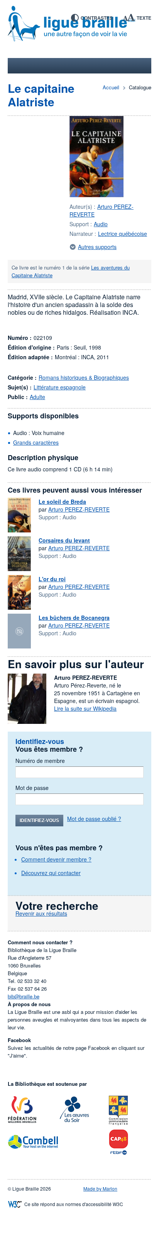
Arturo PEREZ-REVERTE (79, 509)
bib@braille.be (23, 996)
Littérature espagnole (60, 387)
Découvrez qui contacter (51, 873)
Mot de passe (32, 788)
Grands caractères (36, 442)
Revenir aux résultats (41, 913)
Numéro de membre (40, 760)
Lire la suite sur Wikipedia (85, 708)
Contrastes (97, 17)
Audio (101, 224)
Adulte (37, 397)
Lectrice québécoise (122, 233)
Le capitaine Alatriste (41, 95)
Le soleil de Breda (62, 501)
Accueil (111, 87)
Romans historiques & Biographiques (84, 377)
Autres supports (97, 247)
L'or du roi (52, 579)
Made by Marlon (100, 1188)
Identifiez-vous (39, 820)
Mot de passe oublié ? (94, 818)
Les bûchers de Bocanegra (74, 617)
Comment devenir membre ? (56, 859)
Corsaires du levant (64, 540)
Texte (144, 17)
